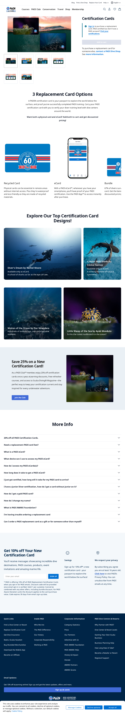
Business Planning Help (104, 643)
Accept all (113, 707)
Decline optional (93, 707)
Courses (25, 9)
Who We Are (39, 625)
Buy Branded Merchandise (15, 645)
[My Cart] (119, 10)
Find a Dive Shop (82, 3)
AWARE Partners (71, 665)
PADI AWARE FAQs (71, 650)
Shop (67, 9)
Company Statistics (72, 625)
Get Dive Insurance (12, 635)
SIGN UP (53, 576)
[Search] (104, 10)
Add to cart (101, 42)
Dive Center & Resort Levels (106, 630)
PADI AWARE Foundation (74, 645)
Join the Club (20, 397)
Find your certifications (98, 32)
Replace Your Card (95, 3)
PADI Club (36, 9)
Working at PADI (40, 645)
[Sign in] (109, 10)
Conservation (49, 9)
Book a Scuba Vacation (13, 640)
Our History (39, 635)
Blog (73, 3)
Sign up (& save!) (62, 690)
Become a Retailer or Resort (106, 653)
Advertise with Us (71, 640)
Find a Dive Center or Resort (15, 625)
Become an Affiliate (12, 655)
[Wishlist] (114, 10)
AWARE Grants (70, 670)
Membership (78, 9)
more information (94, 54)
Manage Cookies (75, 707)
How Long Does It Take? (104, 648)
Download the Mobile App (14, 650)
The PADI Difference (42, 630)
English (115, 2)
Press (66, 630)
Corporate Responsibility (44, 640)
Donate (67, 660)
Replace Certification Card (14, 630)
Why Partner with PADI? (104, 625)
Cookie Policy (17, 711)
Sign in (91, 26)
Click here (99, 573)
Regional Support (102, 658)
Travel (60, 9)
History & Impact (71, 655)
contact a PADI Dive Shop (108, 51)
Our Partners (69, 635)
